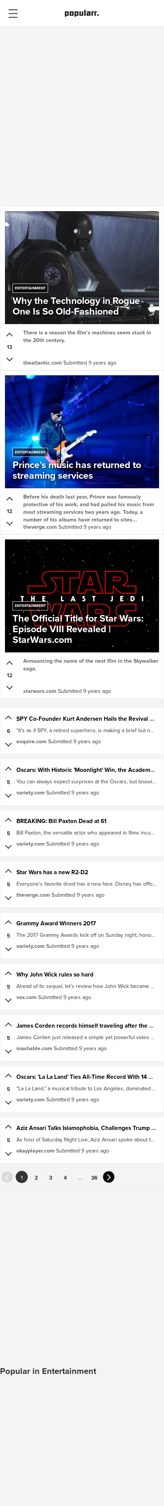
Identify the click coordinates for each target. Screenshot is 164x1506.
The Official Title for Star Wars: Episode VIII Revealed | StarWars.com (78, 625)
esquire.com (31, 741)
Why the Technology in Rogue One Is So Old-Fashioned (76, 302)
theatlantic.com (42, 362)
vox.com (26, 997)
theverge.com (40, 527)
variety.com (30, 792)
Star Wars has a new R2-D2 (52, 872)
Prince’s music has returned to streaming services (77, 467)
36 (94, 1178)
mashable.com (34, 1048)
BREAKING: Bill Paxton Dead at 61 (61, 821)
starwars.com (39, 691)
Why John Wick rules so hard (54, 974)
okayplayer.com (35, 1150)
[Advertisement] (82, 116)
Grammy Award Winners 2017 (56, 923)
